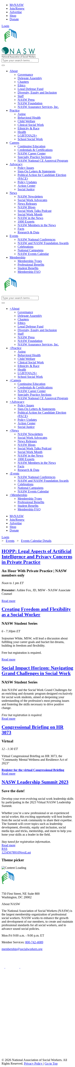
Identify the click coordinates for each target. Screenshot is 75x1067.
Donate (14, 19)
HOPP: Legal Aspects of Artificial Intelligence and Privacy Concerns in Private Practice (37, 557)
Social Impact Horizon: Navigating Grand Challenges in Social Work (37, 670)
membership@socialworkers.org (22, 949)
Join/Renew (17, 8)
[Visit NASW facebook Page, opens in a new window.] (3, 967)
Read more (8, 601)
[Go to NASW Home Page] (31, 45)
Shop (13, 15)
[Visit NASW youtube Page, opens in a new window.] (27, 967)
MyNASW (17, 5)
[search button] (3, 65)
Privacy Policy (33, 1063)
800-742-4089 (34, 942)
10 (17, 852)
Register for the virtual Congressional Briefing (33, 770)
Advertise (16, 12)
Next (22, 852)
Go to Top (51, 1063)
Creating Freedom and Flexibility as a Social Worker (36, 612)
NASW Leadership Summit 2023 (35, 782)
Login (5, 26)
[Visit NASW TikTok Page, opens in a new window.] (9, 1056)
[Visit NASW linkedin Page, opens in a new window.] (12, 967)
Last (28, 852)
